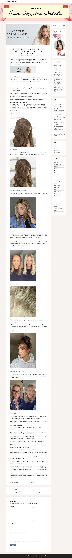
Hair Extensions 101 (57, 176)
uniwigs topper (55, 137)
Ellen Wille (56, 166)
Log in (55, 146)
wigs (60, 137)
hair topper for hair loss (58, 110)
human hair (56, 122)
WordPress (38, 555)
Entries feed (56, 148)
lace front (56, 130)
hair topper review (59, 114)
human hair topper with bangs (57, 129)
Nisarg (46, 555)
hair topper (32, 482)
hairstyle (54, 106)
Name (11, 523)
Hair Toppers (56, 187)
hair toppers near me (58, 121)
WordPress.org (57, 152)
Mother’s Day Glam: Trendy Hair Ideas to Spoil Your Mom (39, 491)
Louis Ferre (56, 202)
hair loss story (58, 104)
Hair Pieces (56, 183)
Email (11, 529)
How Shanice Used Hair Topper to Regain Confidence (58, 66)
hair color (56, 172)
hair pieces (62, 104)
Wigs (55, 212)
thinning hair (57, 134)
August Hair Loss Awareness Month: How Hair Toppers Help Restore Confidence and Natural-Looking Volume (58, 85)
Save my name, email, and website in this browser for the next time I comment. (25, 541)
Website (11, 534)
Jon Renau (56, 197)
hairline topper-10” (22, 371)
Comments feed (57, 150)
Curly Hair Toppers (57, 164)
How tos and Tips (57, 191)
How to (55, 189)
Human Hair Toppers (58, 193)
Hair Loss (56, 179)
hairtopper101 (29, 55)
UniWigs (11, 113)
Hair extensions (57, 174)
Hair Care (56, 170)
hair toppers (57, 116)
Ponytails (56, 204)
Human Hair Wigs (57, 195)
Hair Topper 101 (14, 482)
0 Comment (36, 55)
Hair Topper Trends (12, 1)
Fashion (55, 168)
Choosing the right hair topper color (17, 59)
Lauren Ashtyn (57, 199)
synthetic (60, 133)
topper (61, 134)
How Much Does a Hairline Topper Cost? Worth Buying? (17, 491)
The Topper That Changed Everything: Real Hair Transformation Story (59, 71)
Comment (12, 506)
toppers (63, 134)
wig (58, 137)
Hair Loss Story (57, 181)
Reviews (55, 206)
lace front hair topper (60, 130)
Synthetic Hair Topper (58, 208)
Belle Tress (56, 162)
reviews (58, 133)
